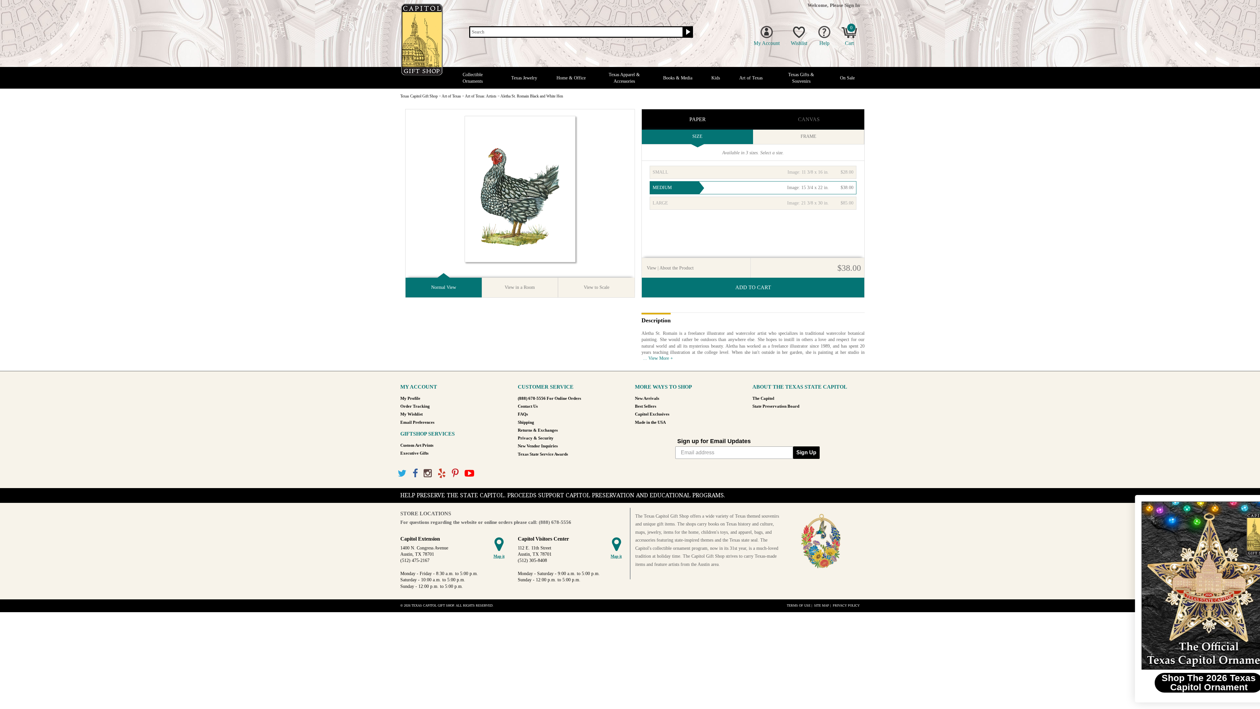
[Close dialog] (1245, 503)
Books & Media (677, 77)
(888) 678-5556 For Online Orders (549, 398)
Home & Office (571, 77)
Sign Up (806, 452)
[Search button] (687, 32)
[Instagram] (427, 473)
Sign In (852, 5)
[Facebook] (415, 473)
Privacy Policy (846, 605)
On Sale (847, 77)
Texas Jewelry (524, 77)
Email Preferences (417, 422)
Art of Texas (751, 77)
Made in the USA (650, 422)
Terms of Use (798, 605)
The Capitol (763, 398)
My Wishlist (411, 414)
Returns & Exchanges (538, 430)
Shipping (526, 422)
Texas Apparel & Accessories (624, 77)
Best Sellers (645, 406)
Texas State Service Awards (543, 454)
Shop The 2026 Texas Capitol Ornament (1180, 682)
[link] (1180, 585)
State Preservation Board (775, 406)
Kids (715, 77)
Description (656, 321)
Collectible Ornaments (473, 77)
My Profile (410, 398)
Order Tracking (415, 406)
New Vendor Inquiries (538, 446)
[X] (402, 473)
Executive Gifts (414, 453)
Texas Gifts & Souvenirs (801, 77)
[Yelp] (441, 473)
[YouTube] (469, 473)
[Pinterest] (455, 473)
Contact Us (528, 406)
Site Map (821, 605)
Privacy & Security (536, 438)
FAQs (523, 414)
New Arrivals (647, 398)
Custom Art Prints (416, 445)
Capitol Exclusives (652, 414)
